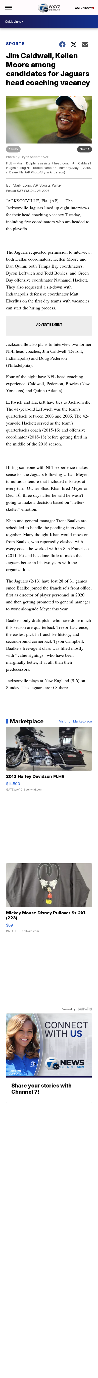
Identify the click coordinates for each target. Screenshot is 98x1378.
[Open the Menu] (8, 7)
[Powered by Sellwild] (84, 1009)
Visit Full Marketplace (75, 721)
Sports (15, 43)
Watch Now (83, 7)
